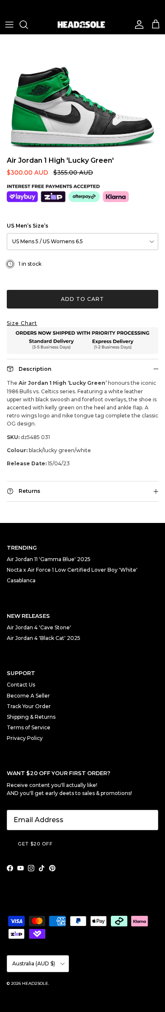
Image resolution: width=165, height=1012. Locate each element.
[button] (82, 323)
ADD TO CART (82, 299)
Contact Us (21, 684)
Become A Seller (28, 695)
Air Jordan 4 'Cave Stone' (39, 627)
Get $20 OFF (35, 844)
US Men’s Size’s (27, 225)
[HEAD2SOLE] (82, 24)
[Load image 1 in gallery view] (82, 93)
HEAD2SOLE (35, 983)
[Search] (28, 24)
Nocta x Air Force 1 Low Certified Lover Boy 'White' (72, 570)
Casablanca (21, 580)
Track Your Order (29, 706)
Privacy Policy (25, 738)
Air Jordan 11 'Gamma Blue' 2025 (49, 559)
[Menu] (9, 24)
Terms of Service (28, 727)
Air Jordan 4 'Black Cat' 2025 (43, 638)
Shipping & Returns (31, 717)
